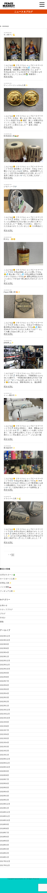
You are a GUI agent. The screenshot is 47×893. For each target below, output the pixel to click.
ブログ (3, 614)
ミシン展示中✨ (10, 395)
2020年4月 (4, 792)
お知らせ (3, 605)
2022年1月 (4, 706)
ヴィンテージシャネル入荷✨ (16, 85)
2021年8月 (4, 726)
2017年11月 (5, 865)
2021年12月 (5, 710)
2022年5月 (4, 689)
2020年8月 (4, 775)
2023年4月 (4, 652)
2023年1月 (4, 656)
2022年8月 (4, 677)
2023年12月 (5, 636)
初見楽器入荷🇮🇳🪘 (11, 136)
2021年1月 (4, 755)
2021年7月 (4, 730)
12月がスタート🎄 (7, 575)
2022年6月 (4, 685)
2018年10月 (5, 820)
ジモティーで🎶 (10, 187)
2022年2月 (4, 702)
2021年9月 (4, 722)
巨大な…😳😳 (9, 239)
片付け (3, 618)
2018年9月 (4, 824)
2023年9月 (4, 644)
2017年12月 (5, 861)
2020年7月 (4, 779)
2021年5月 (4, 738)
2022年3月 (4, 697)
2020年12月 (5, 759)
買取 (2, 622)
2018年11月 (5, 816)
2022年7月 (4, 681)
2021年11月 (5, 714)
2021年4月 (4, 742)
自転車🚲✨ (9, 343)
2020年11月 (5, 763)
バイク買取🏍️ (5, 587)
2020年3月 (4, 796)
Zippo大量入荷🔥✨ (12, 292)
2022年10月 (5, 669)
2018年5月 (4, 841)
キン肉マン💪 (9, 35)
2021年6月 (4, 734)
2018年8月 (4, 828)
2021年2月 (4, 751)
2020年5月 (4, 788)
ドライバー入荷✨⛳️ (12, 498)
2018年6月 (4, 837)
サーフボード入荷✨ (8, 579)
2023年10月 (5, 640)
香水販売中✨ (9, 448)
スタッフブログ (6, 609)
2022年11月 (5, 665)
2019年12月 (5, 804)
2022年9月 (4, 673)
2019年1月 (4, 808)
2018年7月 (4, 833)
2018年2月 (4, 853)
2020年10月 (5, 767)
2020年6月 (4, 783)
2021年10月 (5, 718)
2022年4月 (4, 693)
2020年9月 (4, 771)
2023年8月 (4, 648)
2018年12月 (5, 812)
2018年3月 (4, 849)
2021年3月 (4, 747)
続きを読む (8, 76)
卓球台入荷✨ (5, 583)
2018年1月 (4, 857)
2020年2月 (4, 800)
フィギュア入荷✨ (7, 591)
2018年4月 (4, 845)
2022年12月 (5, 661)
